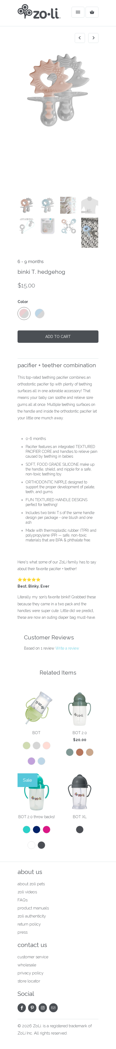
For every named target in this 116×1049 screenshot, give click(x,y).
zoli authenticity (32, 916)
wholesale (27, 965)
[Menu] (77, 12)
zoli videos (27, 892)
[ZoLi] (39, 15)
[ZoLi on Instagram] (43, 1007)
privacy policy (30, 973)
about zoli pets (31, 884)
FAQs (23, 900)
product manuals (33, 908)
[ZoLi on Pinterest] (32, 1007)
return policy (29, 924)
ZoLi (37, 1025)
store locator (29, 981)
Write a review (67, 648)
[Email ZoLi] (53, 1007)
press (23, 932)
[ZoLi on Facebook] (22, 1007)
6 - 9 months (31, 261)
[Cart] (92, 12)
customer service (33, 957)
